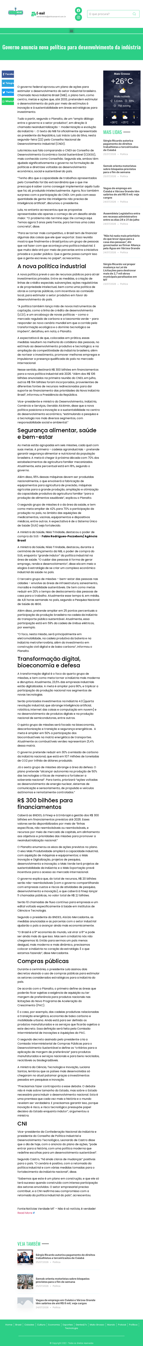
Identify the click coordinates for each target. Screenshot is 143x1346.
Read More (24, 1213)
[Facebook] (78, 10)
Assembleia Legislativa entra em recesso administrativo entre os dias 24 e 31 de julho (121, 216)
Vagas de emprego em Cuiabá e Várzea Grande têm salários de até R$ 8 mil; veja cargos (65, 1301)
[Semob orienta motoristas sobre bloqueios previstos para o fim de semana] (25, 1288)
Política (56, 1262)
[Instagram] (78, 17)
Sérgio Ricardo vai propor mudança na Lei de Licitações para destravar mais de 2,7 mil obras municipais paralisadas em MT (120, 271)
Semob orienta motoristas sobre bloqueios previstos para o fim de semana (62, 1280)
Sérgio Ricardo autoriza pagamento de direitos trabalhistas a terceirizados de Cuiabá (65, 1256)
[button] (71, 31)
